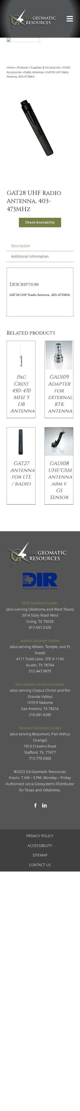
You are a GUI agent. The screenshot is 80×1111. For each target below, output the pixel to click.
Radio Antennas (34, 72)
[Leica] (23, 39)
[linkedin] (44, 805)
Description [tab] (20, 245)
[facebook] (35, 805)
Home (10, 67)
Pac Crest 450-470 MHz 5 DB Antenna (22, 394)
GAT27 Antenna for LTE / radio (22, 473)
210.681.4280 (40, 714)
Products (22, 67)
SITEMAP (40, 855)
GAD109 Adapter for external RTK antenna (60, 394)
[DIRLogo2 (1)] (40, 574)
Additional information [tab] (30, 256)
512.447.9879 (40, 671)
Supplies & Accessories (45, 67)
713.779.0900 (40, 758)
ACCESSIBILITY (40, 845)
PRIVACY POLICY (39, 835)
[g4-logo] (31, 10)
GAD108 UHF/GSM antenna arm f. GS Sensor (60, 480)
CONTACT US (40, 864)
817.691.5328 (40, 627)
